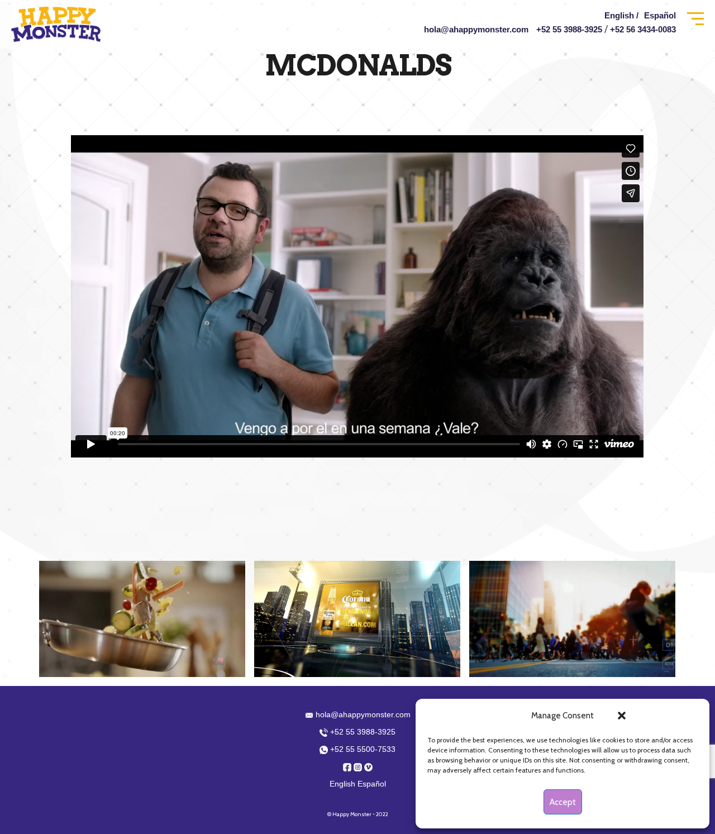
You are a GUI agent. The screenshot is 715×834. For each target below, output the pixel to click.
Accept (563, 802)
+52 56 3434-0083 (643, 29)
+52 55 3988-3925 (569, 29)
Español (660, 15)
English (342, 783)
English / (621, 15)
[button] (621, 715)
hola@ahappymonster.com (476, 29)
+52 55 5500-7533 (361, 749)
